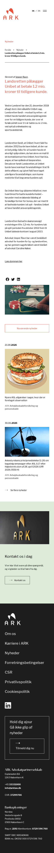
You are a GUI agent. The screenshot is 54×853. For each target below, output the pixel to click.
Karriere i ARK (16, 643)
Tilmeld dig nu (25, 748)
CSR (8, 672)
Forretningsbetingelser (24, 662)
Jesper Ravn (22, 77)
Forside (8, 50)
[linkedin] (8, 705)
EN (39, 11)
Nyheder (20, 50)
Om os (10, 633)
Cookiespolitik (17, 691)
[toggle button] (46, 10)
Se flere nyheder (18, 490)
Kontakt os (19, 580)
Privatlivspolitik (18, 682)
